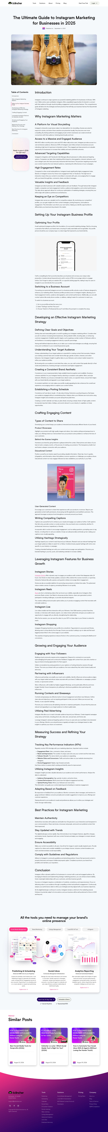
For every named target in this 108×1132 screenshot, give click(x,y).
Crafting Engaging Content (19, 112)
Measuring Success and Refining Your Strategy (18, 125)
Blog (65, 3)
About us (91, 1096)
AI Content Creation (47, 1106)
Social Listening (46, 1109)
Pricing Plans (81, 1096)
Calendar (44, 1101)
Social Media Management (64, 1096)
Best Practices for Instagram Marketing (19, 129)
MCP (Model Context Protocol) (65, 1101)
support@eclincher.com (15, 1101)
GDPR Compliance (94, 1106)
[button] (34, 3)
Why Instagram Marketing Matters (19, 99)
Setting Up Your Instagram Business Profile (20, 104)
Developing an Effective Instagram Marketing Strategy (20, 108)
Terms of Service (93, 1101)
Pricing (58, 3)
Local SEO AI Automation (64, 1098)
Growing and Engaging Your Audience (20, 120)
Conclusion (15, 133)
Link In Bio (44, 1119)
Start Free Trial (83, 3)
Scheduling (45, 1098)
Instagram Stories (40, 575)
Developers (60, 1104)
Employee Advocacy (47, 1122)
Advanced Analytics (47, 1117)
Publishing (44, 1096)
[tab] (18, 929)
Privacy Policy (93, 1104)
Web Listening (45, 1112)
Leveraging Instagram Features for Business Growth (20, 116)
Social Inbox (45, 1104)
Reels (36, 593)
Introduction (15, 96)
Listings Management (47, 1114)
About (50, 3)
